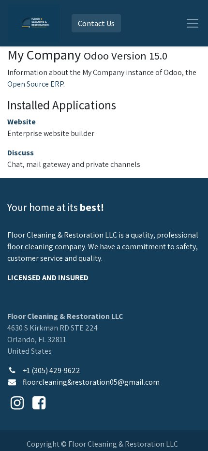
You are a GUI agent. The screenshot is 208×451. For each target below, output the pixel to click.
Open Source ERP (35, 84)
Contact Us (96, 23)
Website (21, 122)
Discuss (20, 153)
